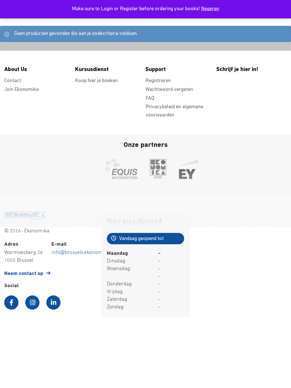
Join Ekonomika (21, 89)
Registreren (158, 81)
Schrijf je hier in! (237, 69)
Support (156, 69)
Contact (12, 81)
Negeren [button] (210, 9)
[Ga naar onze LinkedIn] (53, 302)
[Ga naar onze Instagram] (32, 302)
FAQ (150, 98)
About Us (15, 69)
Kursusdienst (92, 69)
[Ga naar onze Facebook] (11, 302)
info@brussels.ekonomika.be (83, 252)
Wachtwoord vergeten (169, 89)
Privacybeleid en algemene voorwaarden (174, 111)
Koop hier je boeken (96, 81)
